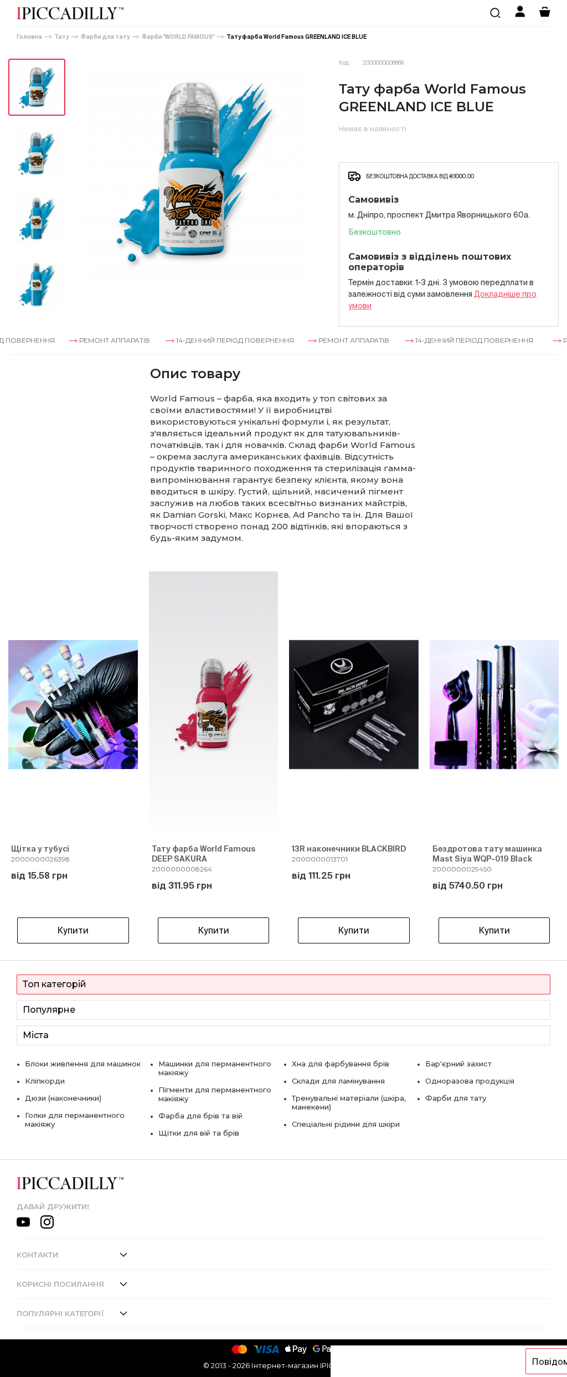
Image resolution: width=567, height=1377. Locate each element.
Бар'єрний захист (458, 1063)
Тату (61, 37)
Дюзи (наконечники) (63, 1098)
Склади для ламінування (338, 1080)
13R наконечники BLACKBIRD (349, 848)
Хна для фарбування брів (340, 1063)
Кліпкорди (45, 1080)
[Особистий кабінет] (520, 13)
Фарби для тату (105, 37)
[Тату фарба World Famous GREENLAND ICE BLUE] (36, 87)
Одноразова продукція (469, 1080)
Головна (29, 37)
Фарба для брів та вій (200, 1115)
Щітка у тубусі (40, 848)
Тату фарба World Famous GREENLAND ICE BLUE (296, 37)
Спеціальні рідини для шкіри (346, 1124)
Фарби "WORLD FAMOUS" (178, 37)
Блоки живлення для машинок (83, 1063)
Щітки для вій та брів (198, 1132)
